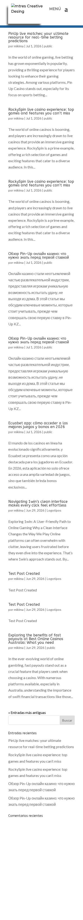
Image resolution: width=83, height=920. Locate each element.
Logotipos (54, 510)
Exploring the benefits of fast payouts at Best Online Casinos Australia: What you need (35, 639)
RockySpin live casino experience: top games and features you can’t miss (41, 111)
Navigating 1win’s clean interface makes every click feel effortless (38, 503)
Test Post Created (24, 573)
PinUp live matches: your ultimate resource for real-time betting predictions (38, 37)
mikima (19, 46)
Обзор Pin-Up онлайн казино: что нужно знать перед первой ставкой (38, 256)
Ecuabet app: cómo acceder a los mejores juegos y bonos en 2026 (38, 425)
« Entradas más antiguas (27, 712)
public (48, 46)
